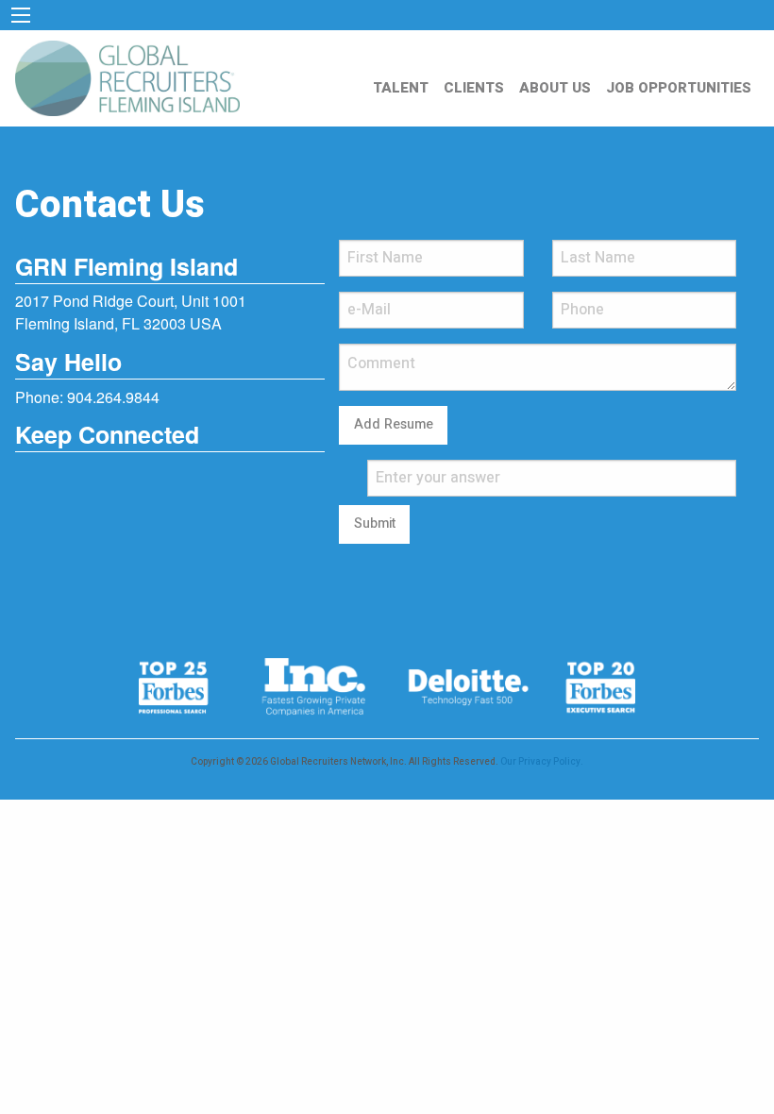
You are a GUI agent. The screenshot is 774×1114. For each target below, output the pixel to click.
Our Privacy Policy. (541, 761)
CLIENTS (474, 87)
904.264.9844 (113, 397)
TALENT (401, 87)
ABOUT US (555, 87)
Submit (374, 523)
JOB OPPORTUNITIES (678, 87)
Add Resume (393, 424)
